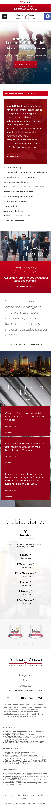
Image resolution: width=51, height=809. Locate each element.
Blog (25, 680)
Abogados (25, 675)
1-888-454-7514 (31, 698)
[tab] (25, 93)
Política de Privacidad (36, 803)
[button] (47, 16)
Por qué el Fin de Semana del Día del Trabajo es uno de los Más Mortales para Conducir (25, 447)
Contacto (25, 685)
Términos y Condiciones (15, 803)
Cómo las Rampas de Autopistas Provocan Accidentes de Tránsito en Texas (24, 416)
